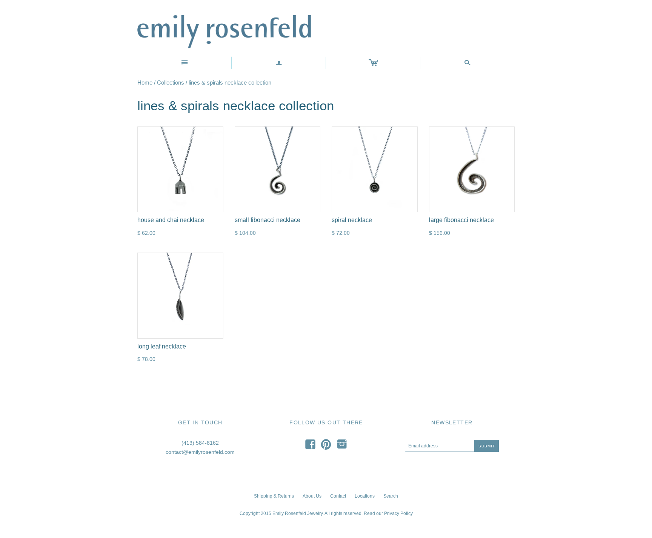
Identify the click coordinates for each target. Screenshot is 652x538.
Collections (170, 82)
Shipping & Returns (274, 496)
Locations (365, 496)
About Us (312, 496)
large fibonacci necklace (461, 220)
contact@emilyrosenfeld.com (200, 452)
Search (390, 496)
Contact (338, 496)
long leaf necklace (161, 346)
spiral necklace (352, 220)
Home (144, 82)
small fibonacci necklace (267, 220)
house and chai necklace (170, 220)
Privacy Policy (398, 513)
